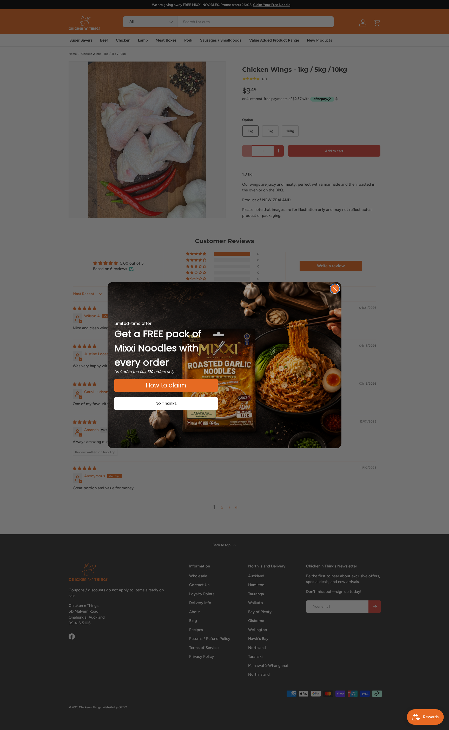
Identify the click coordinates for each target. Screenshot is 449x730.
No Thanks (166, 403)
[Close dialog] (334, 288)
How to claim (166, 385)
